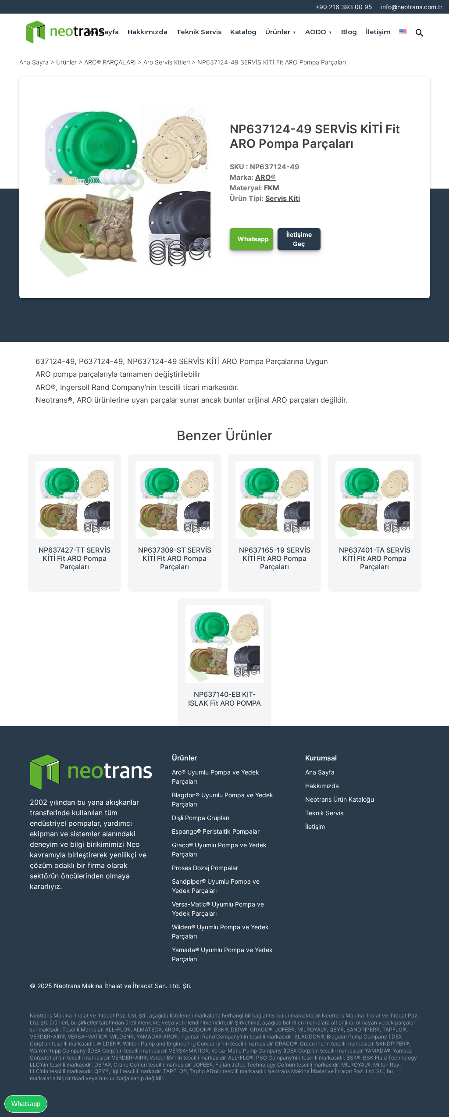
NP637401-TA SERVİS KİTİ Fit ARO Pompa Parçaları (374, 558)
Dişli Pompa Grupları (200, 817)
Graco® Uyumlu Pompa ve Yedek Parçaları (219, 849)
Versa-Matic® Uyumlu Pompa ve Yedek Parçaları (218, 908)
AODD (315, 32)
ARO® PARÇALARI (110, 62)
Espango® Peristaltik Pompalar (216, 831)
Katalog (243, 32)
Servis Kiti (282, 198)
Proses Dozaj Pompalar (205, 867)
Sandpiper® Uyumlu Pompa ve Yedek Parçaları (216, 886)
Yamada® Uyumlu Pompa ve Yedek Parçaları (222, 954)
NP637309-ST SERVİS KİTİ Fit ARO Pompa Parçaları (174, 558)
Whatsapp (253, 239)
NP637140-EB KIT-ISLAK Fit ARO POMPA (224, 698)
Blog (349, 32)
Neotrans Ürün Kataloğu (339, 799)
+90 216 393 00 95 (343, 7)
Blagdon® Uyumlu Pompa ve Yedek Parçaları (222, 799)
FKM (271, 187)
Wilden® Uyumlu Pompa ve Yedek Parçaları (220, 931)
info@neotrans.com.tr (411, 7)
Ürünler (277, 32)
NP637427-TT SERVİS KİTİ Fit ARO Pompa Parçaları (74, 558)
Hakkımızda (147, 32)
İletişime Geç (299, 239)
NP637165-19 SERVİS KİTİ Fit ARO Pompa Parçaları (274, 558)
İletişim (378, 32)
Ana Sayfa (34, 62)
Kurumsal (321, 757)
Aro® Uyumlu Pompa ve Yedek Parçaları (215, 776)
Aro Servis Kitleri (166, 62)
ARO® (265, 177)
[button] (419, 31)
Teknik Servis (198, 32)
